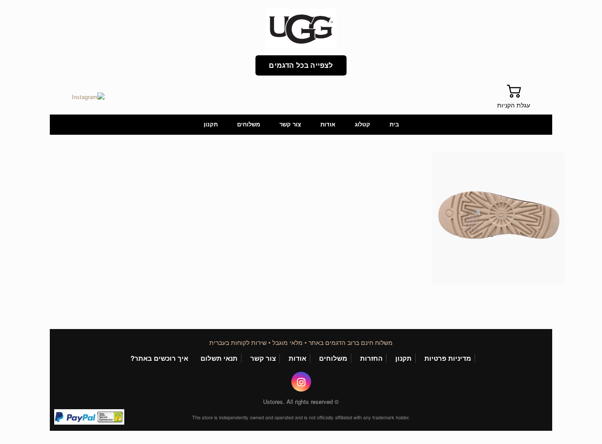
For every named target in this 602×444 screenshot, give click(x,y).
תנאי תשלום (219, 358)
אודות (327, 124)
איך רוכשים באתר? (159, 358)
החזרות (371, 358)
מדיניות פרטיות (447, 358)
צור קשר (290, 124)
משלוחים (248, 124)
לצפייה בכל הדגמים (300, 65)
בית (394, 124)
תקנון (211, 124)
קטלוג (362, 124)
